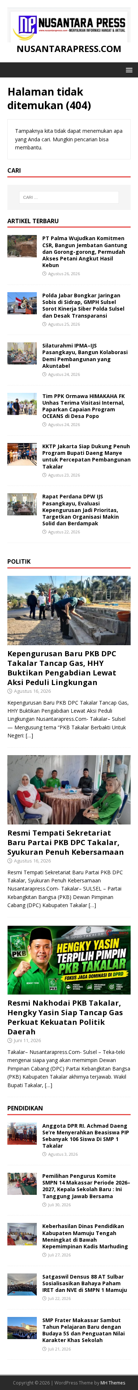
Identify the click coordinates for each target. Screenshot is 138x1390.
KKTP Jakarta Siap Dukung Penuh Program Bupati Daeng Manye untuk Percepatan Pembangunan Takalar (86, 456)
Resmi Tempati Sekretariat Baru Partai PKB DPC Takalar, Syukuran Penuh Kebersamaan (65, 842)
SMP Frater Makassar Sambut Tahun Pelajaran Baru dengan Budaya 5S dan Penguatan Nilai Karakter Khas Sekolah (83, 1330)
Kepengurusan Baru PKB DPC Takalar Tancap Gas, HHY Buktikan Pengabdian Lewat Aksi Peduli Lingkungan (61, 668)
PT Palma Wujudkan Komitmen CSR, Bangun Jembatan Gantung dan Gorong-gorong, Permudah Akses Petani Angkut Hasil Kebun (84, 252)
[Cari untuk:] (69, 197)
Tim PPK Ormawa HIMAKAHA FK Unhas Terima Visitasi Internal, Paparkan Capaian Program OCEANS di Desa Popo (83, 406)
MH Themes (112, 1383)
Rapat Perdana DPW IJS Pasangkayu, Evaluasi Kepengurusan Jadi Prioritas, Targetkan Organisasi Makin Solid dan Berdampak (80, 510)
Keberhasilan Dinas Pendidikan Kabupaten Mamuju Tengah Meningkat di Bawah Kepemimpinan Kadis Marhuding (85, 1236)
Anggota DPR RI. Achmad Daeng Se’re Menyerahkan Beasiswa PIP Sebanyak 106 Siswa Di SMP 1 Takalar (85, 1135)
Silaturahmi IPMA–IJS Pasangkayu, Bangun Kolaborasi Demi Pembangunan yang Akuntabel (85, 355)
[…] (29, 735)
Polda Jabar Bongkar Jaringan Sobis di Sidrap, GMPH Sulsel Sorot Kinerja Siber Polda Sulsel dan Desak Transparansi (83, 305)
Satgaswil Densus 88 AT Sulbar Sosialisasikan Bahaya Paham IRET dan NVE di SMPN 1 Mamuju (84, 1283)
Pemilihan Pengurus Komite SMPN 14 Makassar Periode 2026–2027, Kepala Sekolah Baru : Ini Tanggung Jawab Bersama (86, 1186)
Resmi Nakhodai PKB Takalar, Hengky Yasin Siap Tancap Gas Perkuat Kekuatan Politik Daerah (65, 1017)
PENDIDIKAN (25, 1108)
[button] (128, 69)
